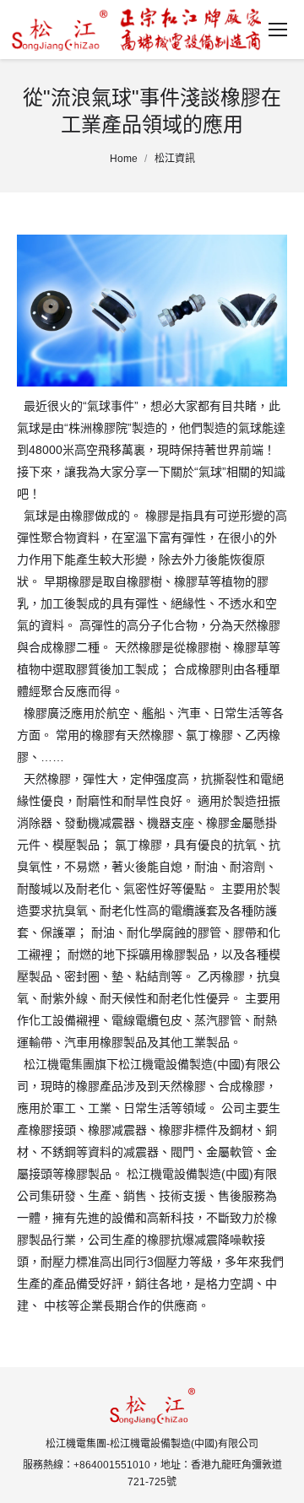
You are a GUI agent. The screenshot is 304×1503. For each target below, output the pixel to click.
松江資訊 (175, 159)
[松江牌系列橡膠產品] (152, 311)
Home (124, 159)
